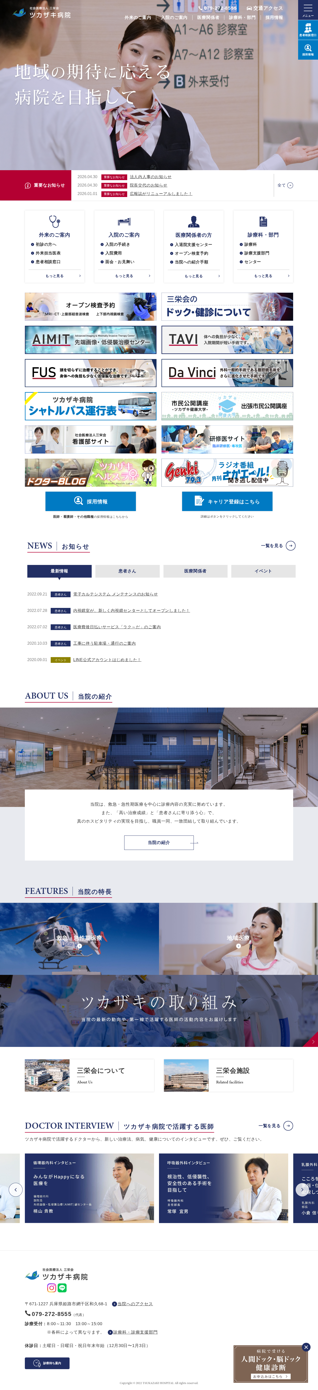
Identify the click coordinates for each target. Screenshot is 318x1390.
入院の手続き (117, 244)
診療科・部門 (242, 17)
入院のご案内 (174, 17)
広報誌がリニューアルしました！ (161, 194)
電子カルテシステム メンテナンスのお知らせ (115, 594)
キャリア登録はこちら (234, 501)
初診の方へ (46, 244)
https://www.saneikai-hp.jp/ (89, 1075)
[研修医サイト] (227, 439)
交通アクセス (268, 8)
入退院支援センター (193, 244)
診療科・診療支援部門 (135, 1332)
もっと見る (54, 276)
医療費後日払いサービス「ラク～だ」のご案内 (117, 627)
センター (252, 262)
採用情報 (274, 17)
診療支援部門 (257, 253)
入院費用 (113, 253)
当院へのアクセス (135, 1304)
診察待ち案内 (52, 1363)
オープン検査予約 (191, 253)
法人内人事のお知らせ (151, 177)
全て (282, 185)
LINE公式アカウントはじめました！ (107, 660)
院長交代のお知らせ (148, 185)
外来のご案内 (138, 17)
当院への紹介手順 (191, 262)
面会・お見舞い (120, 262)
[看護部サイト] (91, 439)
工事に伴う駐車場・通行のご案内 (104, 643)
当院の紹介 (159, 842)
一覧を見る (272, 545)
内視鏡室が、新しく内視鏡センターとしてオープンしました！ (131, 610)
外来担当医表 (48, 253)
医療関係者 (208, 17)
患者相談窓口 (48, 262)
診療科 (250, 244)
